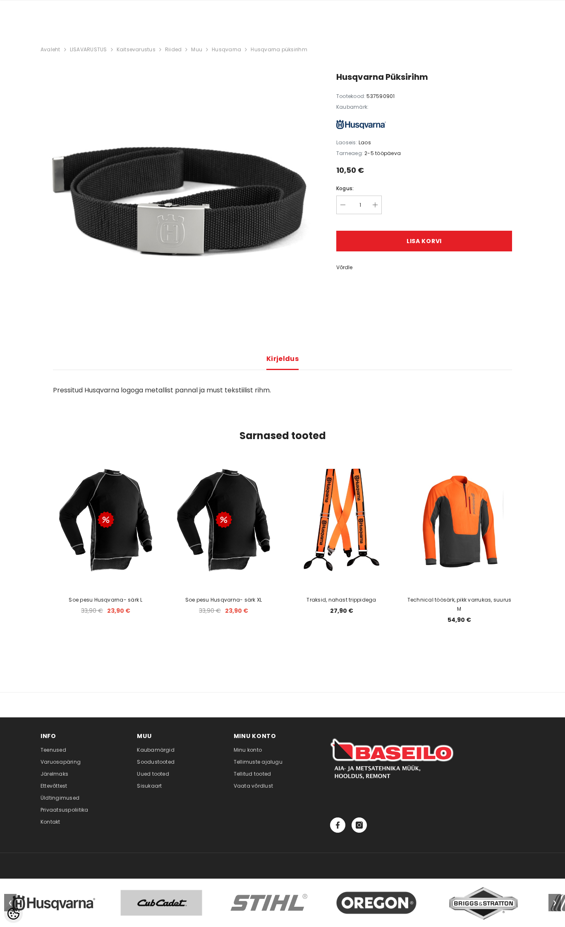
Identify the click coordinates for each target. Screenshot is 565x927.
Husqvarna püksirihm (279, 49)
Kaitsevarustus (136, 49)
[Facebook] (337, 825)
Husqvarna (226, 49)
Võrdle (344, 267)
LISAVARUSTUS (88, 49)
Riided (173, 49)
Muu (196, 49)
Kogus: (345, 188)
